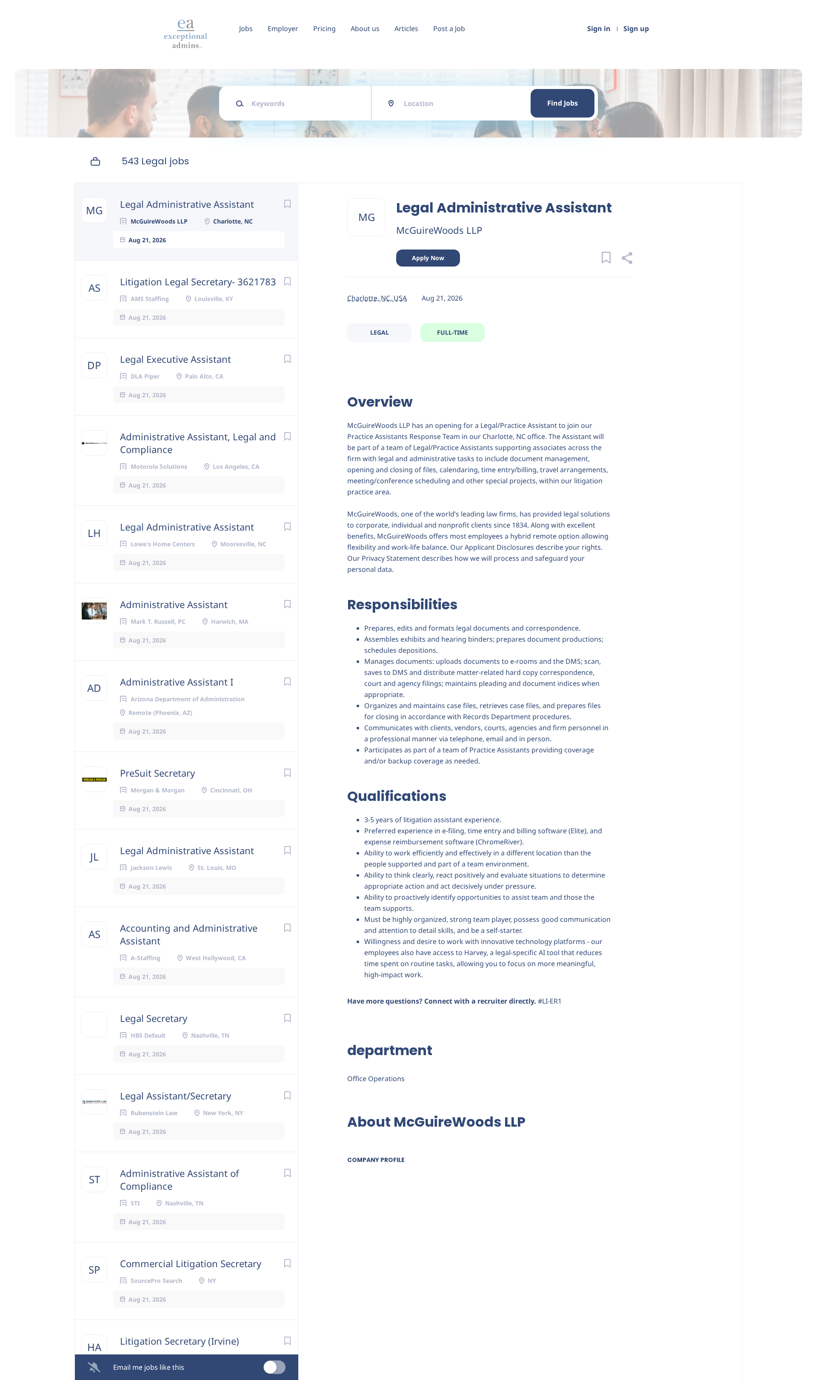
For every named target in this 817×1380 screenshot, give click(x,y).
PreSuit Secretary (157, 772)
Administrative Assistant (174, 604)
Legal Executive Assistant (175, 359)
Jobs (246, 28)
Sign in (599, 28)
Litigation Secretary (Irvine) (179, 1340)
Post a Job (449, 28)
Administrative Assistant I (176, 681)
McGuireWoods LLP (439, 230)
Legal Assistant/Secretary (175, 1095)
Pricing (324, 28)
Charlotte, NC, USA (377, 298)
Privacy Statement (391, 558)
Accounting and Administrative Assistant (188, 934)
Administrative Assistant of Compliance (179, 1179)
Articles (406, 28)
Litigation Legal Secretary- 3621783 (198, 281)
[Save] (287, 204)
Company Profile (376, 1160)
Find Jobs (562, 103)
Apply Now (428, 258)
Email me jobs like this (148, 1367)
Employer (283, 28)
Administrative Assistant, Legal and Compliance (198, 443)
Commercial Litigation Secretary (190, 1263)
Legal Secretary (153, 1018)
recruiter (492, 1001)
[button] (626, 259)
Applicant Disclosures (499, 547)
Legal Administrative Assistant (187, 204)
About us (365, 28)
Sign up (636, 28)
